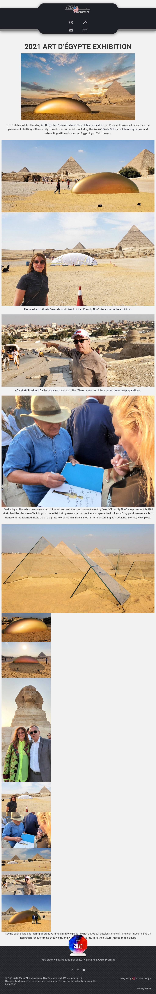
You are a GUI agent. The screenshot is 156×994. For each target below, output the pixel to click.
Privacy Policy (143, 988)
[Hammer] (85, 22)
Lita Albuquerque (132, 129)
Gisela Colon (110, 129)
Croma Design (143, 978)
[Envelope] (71, 30)
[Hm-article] (85, 30)
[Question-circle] (71, 22)
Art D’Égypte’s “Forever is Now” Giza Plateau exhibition (72, 125)
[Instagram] (72, 970)
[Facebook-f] (78, 970)
